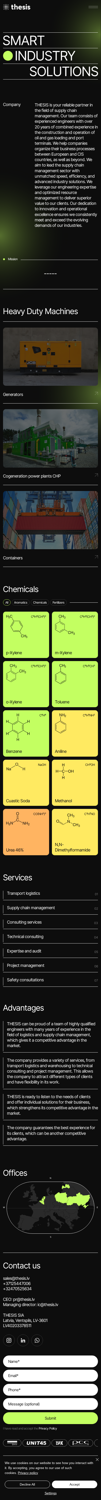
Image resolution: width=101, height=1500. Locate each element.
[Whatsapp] (37, 1340)
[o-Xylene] (26, 684)
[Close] (94, 1462)
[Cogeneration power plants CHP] (50, 444)
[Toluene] (75, 684)
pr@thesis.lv (24, 1299)
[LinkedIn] (23, 1340)
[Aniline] (75, 733)
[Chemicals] (40, 602)
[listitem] (26, 635)
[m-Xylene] (75, 635)
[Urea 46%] (26, 832)
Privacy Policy (48, 1428)
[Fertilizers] (58, 602)
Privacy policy (28, 1473)
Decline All (27, 1484)
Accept (75, 1484)
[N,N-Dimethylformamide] (75, 832)
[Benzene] (26, 733)
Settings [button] (51, 1493)
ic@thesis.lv (48, 1304)
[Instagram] (9, 1340)
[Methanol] (75, 783)
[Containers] (50, 526)
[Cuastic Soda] (26, 783)
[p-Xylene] (26, 635)
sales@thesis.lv (48, 1215)
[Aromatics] (21, 602)
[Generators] (50, 362)
